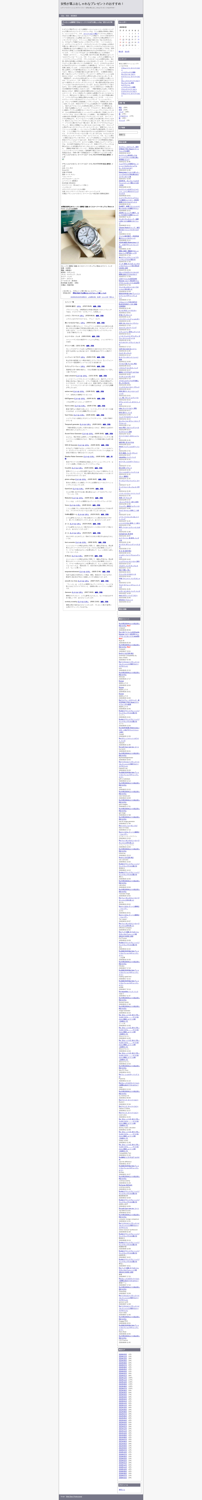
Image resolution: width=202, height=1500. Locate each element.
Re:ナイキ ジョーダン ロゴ (128, 826)
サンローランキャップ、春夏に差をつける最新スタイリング (129, 221)
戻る (62, 15)
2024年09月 (123, 1361)
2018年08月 (123, 1473)
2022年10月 (123, 1407)
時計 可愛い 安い (124, 570)
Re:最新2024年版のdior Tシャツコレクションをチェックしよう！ (129, 775)
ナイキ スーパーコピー (129, 91)
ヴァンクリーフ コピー (129, 89)
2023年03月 (123, 1397)
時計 (120, 107)
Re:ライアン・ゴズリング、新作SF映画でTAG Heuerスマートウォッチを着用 (129, 702)
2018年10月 (123, 1469)
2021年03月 (123, 1448)
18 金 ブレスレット (125, 315)
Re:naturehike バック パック (128, 991)
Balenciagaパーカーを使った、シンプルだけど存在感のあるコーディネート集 (129, 174)
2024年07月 (123, 1365)
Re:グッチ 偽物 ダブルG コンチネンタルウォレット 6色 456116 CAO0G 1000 (129, 934)
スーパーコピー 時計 (90, 33)
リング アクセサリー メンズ (128, 417)
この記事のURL (92, 297)
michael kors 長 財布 (126, 534)
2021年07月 (123, 1439)
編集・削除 (97, 306)
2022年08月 (123, 1412)
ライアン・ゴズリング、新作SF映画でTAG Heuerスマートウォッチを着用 (129, 149)
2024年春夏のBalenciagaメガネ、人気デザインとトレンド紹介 (129, 245)
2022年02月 (123, 1424)
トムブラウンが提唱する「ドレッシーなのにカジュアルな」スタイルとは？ (129, 166)
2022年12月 (123, 1403)
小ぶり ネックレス (125, 353)
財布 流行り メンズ (125, 412)
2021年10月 (123, 1433)
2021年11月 (123, 1431)
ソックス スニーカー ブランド (129, 387)
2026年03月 (123, 1354)
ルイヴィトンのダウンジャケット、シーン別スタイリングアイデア (129, 191)
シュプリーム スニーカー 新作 (129, 561)
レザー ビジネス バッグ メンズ (129, 591)
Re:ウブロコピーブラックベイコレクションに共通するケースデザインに (129, 664)
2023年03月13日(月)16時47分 (79, 297)
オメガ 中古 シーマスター (128, 310)
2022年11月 (123, 1405)
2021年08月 (123, 1437)
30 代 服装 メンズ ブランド (128, 453)
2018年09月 (123, 1471)
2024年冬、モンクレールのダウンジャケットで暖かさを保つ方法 (129, 183)
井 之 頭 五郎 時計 (125, 551)
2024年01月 (123, 1376)
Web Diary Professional (74, 1496)
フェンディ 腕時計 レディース (129, 506)
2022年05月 (123, 1418)
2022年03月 (123, 1422)
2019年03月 (123, 1458)
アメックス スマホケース (127, 574)
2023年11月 (123, 1380)
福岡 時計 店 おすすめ (126, 442)
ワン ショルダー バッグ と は (129, 472)
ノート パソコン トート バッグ (129, 493)
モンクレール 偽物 (127, 83)
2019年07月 (123, 1454)
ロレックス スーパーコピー (130, 81)
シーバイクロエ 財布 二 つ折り (129, 523)
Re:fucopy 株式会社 (125, 1185)
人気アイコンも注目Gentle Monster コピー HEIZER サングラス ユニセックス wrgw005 (129, 281)
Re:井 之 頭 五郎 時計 (126, 653)
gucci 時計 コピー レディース (129, 427)
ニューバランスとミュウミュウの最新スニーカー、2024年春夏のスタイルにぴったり (129, 200)
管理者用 (74, 15)
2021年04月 (123, 1446)
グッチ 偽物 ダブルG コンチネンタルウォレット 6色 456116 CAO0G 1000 (129, 266)
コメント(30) (105, 297)
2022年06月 (123, 1416)
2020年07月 (123, 1450)
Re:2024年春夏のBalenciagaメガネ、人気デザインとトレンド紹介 (129, 730)
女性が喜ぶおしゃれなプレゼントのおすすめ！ (92, 3)
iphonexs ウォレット (126, 600)
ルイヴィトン (125, 85)
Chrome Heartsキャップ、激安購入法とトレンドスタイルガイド (129, 230)
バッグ (121, 112)
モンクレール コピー (128, 74)
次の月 (127, 51)
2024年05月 (123, 1369)
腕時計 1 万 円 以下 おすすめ (129, 372)
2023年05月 (123, 1392)
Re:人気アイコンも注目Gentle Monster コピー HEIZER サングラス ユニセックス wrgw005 (129, 634)
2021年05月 (123, 1444)
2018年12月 (123, 1465)
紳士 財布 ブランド (125, 468)
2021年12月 (123, 1429)
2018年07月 (123, 1475)
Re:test (121, 681)
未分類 (99, 297)
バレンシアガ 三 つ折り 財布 (129, 502)
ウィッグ (122, 120)
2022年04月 (123, 1420)
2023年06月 (123, 1390)
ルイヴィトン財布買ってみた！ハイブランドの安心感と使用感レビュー (129, 157)
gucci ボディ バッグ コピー (128, 595)
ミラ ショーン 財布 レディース (129, 332)
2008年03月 (123, 1478)
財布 (120, 110)
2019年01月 (123, 1463)
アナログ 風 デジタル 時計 (128, 364)
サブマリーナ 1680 (125, 432)
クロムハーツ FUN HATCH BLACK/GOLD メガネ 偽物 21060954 (128, 304)
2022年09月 (123, 1410)
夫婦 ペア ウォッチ (125, 498)
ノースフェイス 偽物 (128, 72)
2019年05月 (123, 1456)
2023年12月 (123, 1378)
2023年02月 (123, 1399)
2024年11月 (123, 1356)
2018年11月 (123, 1467)
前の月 (121, 51)
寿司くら (111, 297)
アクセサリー (123, 116)
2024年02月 (123, 1373)
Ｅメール (79, 376)
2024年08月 (123, 1363)
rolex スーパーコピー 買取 (128, 408)
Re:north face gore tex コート (129, 747)
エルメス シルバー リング (128, 327)
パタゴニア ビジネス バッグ (128, 368)
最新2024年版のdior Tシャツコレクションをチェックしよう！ (129, 296)
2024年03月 (123, 1371)
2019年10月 (123, 1452)
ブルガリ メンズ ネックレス (128, 566)
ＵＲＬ (79, 306)
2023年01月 (123, 1401)
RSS (67, 15)
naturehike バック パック (127, 457)
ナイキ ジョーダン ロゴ (127, 376)
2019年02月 (123, 1461)
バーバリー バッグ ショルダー (129, 319)
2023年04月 (123, 1395)
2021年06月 (123, 1441)
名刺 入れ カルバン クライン (129, 323)
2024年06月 (123, 1367)
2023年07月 (123, 1388)
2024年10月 (123, 1358)
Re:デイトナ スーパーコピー (128, 1100)
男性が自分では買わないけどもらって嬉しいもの (89, 293)
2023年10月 (123, 1382)
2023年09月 (123, 1384)
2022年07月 (123, 1414)
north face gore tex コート (128, 349)
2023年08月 (123, 1386)
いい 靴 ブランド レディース (129, 398)
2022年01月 (123, 1427)
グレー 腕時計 (123, 476)
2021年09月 (123, 1435)
